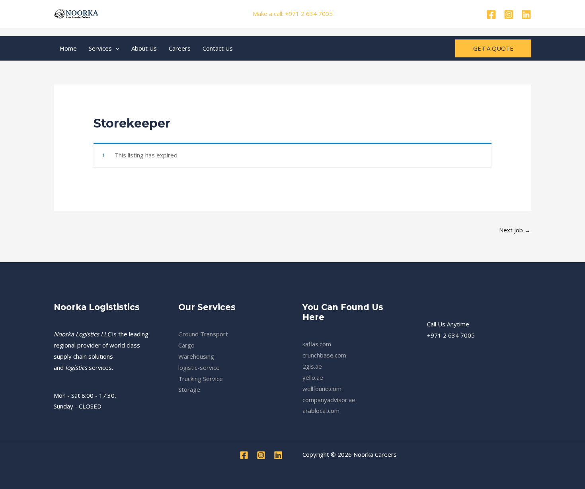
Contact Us (218, 48)
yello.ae (312, 377)
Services (100, 48)
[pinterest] (509, 15)
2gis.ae (312, 366)
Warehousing (196, 356)
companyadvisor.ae (328, 400)
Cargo (186, 345)
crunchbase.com (324, 355)
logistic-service (199, 367)
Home (68, 48)
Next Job (514, 230)
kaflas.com (316, 344)
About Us (144, 48)
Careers (180, 48)
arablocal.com (320, 410)
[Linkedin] (526, 15)
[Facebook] (491, 15)
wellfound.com (321, 389)
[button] (115, 48)
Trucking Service (200, 379)
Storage (189, 389)
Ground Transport (203, 334)
